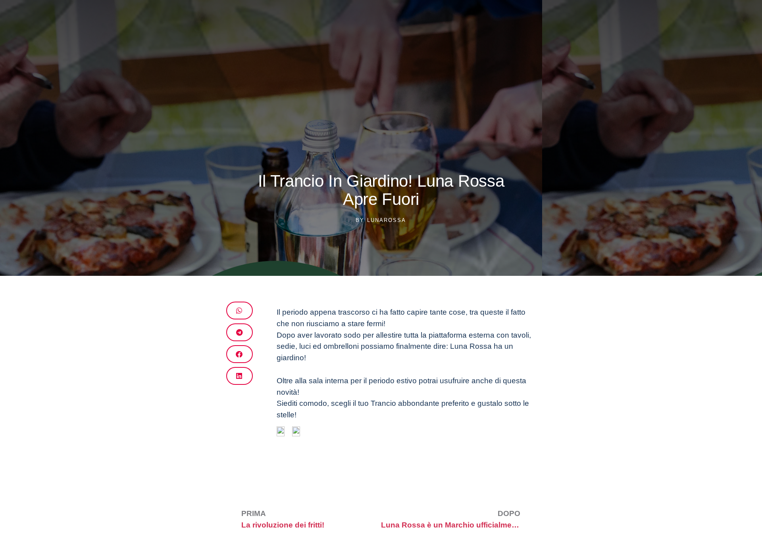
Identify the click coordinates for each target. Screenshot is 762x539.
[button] (239, 310)
